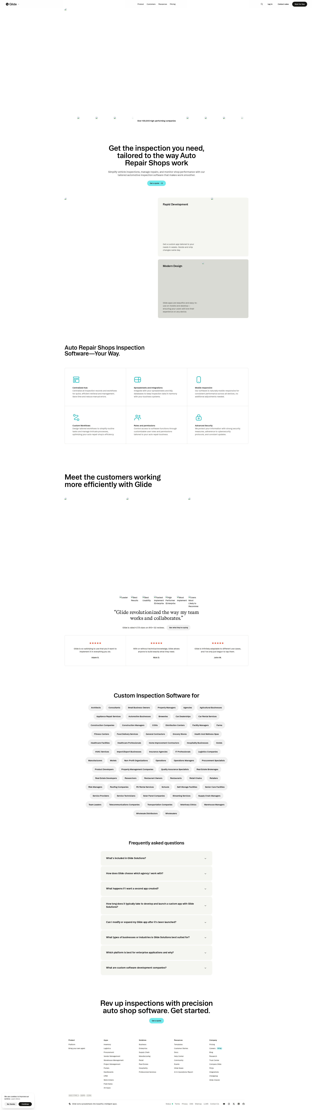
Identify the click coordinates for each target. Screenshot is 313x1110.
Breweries (163, 716)
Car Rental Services (207, 716)
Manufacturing (144, 1056)
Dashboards (108, 1072)
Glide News (178, 1068)
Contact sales (283, 4)
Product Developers (104, 769)
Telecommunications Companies (124, 804)
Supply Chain (144, 1052)
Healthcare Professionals (129, 743)
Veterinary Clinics (188, 804)
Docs (176, 1052)
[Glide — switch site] (12, 4)
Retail (141, 1060)
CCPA (89, 1095)
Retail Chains (196, 778)
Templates (178, 1044)
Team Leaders (95, 804)
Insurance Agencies (158, 752)
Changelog (213, 1076)
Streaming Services (181, 796)
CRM (106, 1076)
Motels (113, 760)
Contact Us (214, 1104)
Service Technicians (126, 796)
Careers (212, 1048)
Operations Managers (184, 760)
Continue (25, 1104)
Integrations (214, 1072)
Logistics (107, 1048)
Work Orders (109, 1080)
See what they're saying (178, 628)
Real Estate (143, 1064)
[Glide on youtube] (224, 1104)
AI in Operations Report (183, 1072)
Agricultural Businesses (211, 707)
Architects (96, 707)
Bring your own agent (76, 1048)
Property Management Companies (137, 769)
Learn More (15, 1099)
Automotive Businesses (140, 716)
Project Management (112, 1064)
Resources (162, 4)
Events (176, 1064)
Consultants (114, 707)
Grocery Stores (180, 734)
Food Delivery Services (127, 734)
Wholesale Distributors (147, 813)
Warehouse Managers (214, 804)
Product (141, 4)
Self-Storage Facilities (187, 787)
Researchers (130, 778)
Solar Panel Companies (154, 796)
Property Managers (167, 707)
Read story (73, 562)
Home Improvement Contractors (164, 743)
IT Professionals (182, 752)
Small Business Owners (139, 707)
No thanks (11, 1104)
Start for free (300, 4)
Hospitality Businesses (197, 743)
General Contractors (155, 734)
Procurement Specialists (213, 760)
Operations (161, 760)
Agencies (187, 707)
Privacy (185, 1104)
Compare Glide (215, 1064)
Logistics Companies (208, 752)
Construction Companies (102, 725)
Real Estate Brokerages (207, 769)
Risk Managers (95, 787)
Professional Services (147, 1072)
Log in (270, 4)
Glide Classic (214, 1080)
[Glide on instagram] (229, 1104)
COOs (155, 725)
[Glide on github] (244, 1104)
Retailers (214, 778)
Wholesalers (171, 813)
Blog (211, 1052)
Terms (177, 1104)
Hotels (219, 743)
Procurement (109, 1052)
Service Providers (101, 796)
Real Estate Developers (106, 778)
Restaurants (176, 778)
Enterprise (143, 1048)
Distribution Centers (175, 725)
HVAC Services (102, 752)
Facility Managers (200, 725)
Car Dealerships (183, 716)
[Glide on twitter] (234, 1104)
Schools (165, 787)
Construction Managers (133, 725)
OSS (191, 1104)
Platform (71, 1044)
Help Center (179, 1056)
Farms (219, 725)
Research (213, 1056)
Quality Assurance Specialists (175, 769)
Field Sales (108, 1084)
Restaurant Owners (153, 778)
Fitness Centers (101, 734)
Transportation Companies (159, 804)
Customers (151, 4)
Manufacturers (95, 760)
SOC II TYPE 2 (73, 1095)
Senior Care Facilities (215, 787)
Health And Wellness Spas (207, 734)
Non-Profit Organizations (136, 760)
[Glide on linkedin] (239, 1104)
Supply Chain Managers (209, 796)
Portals (106, 1068)
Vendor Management (112, 1056)
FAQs (211, 1068)
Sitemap (198, 1104)
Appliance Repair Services (108, 716)
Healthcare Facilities (100, 743)
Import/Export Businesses (129, 752)
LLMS (206, 1104)
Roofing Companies (119, 787)
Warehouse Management (113, 1060)
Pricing (172, 4)
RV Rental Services (145, 787)
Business (142, 1044)
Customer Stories (181, 1048)
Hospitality (143, 1068)
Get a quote (81, 82)
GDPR (83, 1095)
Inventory (107, 1044)
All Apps (107, 1088)
